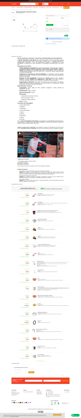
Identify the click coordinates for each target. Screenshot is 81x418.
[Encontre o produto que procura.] (37, 4)
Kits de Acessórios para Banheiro (27, 9)
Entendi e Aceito (57, 414)
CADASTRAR (65, 380)
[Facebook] (64, 392)
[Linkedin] (69, 392)
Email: (47, 21)
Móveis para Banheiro (19, 9)
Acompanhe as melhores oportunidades (16, 381)
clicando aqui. (51, 173)
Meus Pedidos (39, 391)
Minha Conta (39, 392)
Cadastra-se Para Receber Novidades (17, 380)
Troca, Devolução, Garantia (28, 391)
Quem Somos (13, 391)
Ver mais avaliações (40, 360)
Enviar (31, 372)
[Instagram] (66, 392)
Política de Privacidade (15, 416)
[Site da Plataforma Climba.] (40, 411)
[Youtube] (67, 392)
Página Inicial (13, 9)
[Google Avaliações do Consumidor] (66, 403)
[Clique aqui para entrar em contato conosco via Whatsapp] (75, 415)
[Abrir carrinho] (68, 4)
